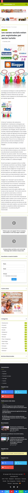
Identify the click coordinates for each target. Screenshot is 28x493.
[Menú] (2, 4)
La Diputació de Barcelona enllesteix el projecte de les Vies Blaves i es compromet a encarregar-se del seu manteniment (18, 440)
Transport (4, 334)
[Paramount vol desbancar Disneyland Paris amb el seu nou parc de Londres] (5, 428)
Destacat (4, 350)
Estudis (3, 329)
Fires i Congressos (6, 339)
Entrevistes (4, 348)
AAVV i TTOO (5, 343)
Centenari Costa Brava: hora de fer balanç (12, 434)
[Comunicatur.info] (9, 4)
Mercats (4, 336)
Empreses (8, 27)
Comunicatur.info (14, 476)
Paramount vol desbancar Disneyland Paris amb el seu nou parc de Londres (18, 428)
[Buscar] (26, 4)
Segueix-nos (4, 449)
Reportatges (5, 341)
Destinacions (5, 323)
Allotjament (4, 332)
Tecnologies (14, 27)
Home (3, 27)
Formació (4, 325)
